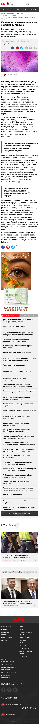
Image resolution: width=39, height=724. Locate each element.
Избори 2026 (5, 678)
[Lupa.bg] (3, 75)
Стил (21, 643)
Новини (11, 13)
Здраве (22, 629)
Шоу (21, 627)
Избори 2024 (5, 675)
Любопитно (7, 9)
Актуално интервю (26, 651)
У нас (17, 9)
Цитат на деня (25, 648)
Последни (10, 316)
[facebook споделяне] (12, 48)
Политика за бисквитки (10, 667)
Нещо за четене (6, 638)
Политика (5, 632)
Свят (24, 9)
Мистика (23, 646)
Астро (22, 654)
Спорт (3, 635)
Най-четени (29, 316)
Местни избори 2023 (8, 672)
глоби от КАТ (5, 670)
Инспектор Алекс (26, 632)
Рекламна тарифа (7, 662)
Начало (4, 13)
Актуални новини (9, 15)
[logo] (7, 3)
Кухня (22, 635)
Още (32, 9)
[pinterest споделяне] (17, 48)
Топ (22, 13)
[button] (3, 572)
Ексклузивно (7, 560)
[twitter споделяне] (21, 48)
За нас (3, 659)
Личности (23, 656)
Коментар (23, 640)
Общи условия (6, 664)
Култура (4, 640)
